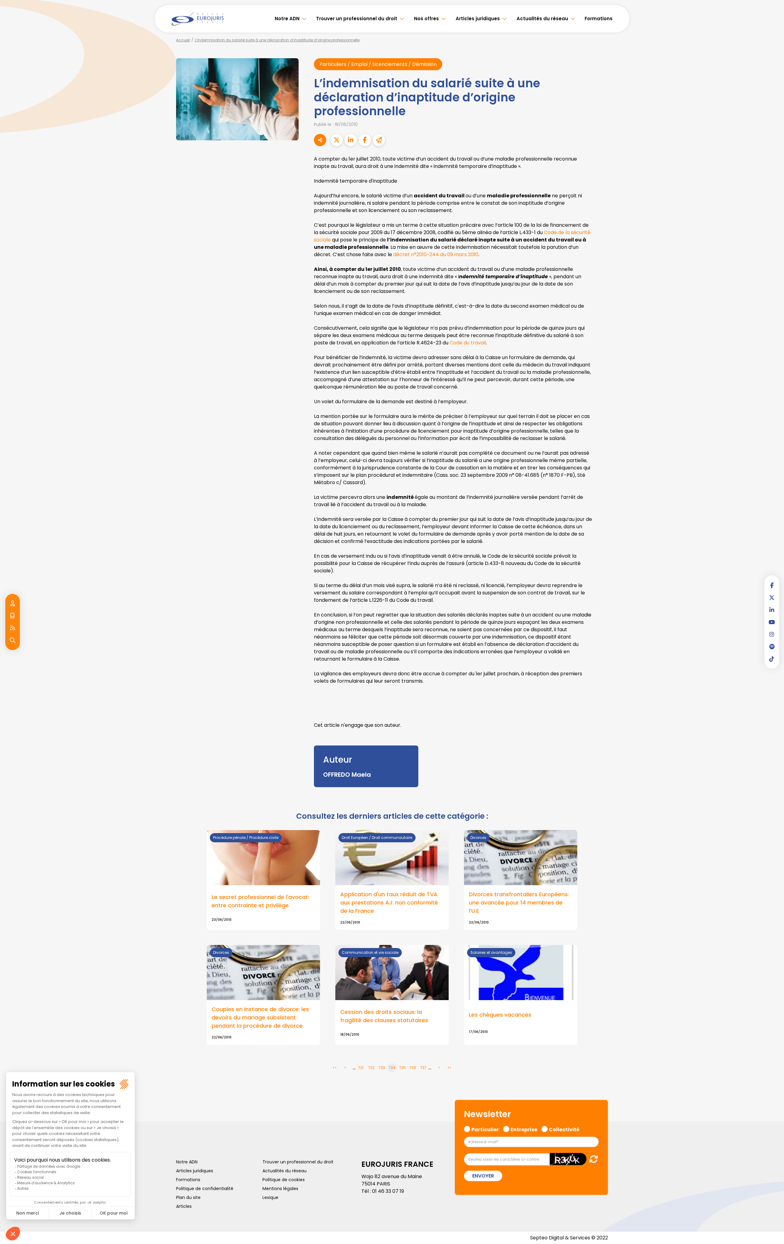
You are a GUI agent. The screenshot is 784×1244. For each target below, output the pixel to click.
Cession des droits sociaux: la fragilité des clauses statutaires (384, 1016)
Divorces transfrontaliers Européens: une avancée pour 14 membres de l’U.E (519, 902)
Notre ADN (287, 18)
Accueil (183, 40)
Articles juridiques (478, 18)
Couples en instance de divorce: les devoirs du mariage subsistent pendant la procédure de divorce (260, 1017)
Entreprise (524, 1128)
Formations (598, 18)
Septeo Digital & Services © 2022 (569, 1237)
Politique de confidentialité (204, 1188)
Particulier (485, 1128)
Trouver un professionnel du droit (356, 18)
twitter (772, 597)
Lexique (270, 1197)
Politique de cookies (283, 1180)
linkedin (772, 610)
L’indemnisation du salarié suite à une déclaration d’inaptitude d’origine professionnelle (277, 40)
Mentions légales (280, 1188)
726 (412, 1067)
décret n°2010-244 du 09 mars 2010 (435, 254)
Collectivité (564, 1128)
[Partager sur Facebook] (365, 140)
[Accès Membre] (12, 604)
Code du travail (468, 342)
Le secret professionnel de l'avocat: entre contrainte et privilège (260, 901)
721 (361, 1067)
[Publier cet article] (336, 140)
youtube (772, 622)
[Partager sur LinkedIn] (351, 140)
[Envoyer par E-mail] (379, 140)
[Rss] (12, 628)
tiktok (772, 659)
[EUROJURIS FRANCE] (198, 18)
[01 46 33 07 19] (12, 616)
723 (382, 1067)
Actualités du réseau (542, 18)
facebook (772, 585)
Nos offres (426, 18)
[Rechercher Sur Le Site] (12, 640)
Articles (184, 1206)
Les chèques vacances (500, 1014)
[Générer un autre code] (592, 1159)
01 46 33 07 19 (388, 1191)
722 (371, 1067)
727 (423, 1067)
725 (402, 1067)
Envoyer (483, 1175)
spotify (772, 646)
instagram (772, 634)
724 (392, 1067)
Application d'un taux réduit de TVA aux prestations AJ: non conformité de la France (389, 902)
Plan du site (188, 1197)
